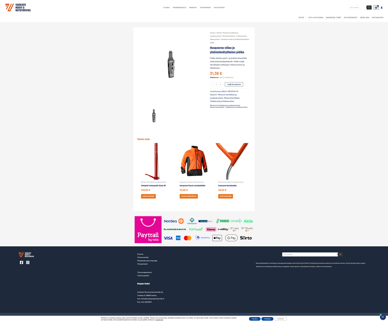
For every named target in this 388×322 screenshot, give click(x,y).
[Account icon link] (382, 7)
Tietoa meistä (142, 257)
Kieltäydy (267, 319)
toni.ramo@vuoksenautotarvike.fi (150, 298)
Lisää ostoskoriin (234, 84)
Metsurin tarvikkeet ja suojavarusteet (225, 105)
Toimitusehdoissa (327, 266)
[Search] (369, 7)
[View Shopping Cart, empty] (376, 7)
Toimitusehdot (143, 275)
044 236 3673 (146, 302)
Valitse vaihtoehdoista (188, 196)
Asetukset (280, 319)
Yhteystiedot (142, 264)
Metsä (219, 33)
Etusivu (212, 33)
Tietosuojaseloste (144, 272)
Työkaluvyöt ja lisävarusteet (222, 101)
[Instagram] (28, 262)
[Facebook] (21, 262)
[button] (305, 17)
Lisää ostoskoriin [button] (148, 196)
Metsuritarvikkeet (228, 36)
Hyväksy (255, 319)
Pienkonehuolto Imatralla (147, 261)
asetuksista (159, 320)
